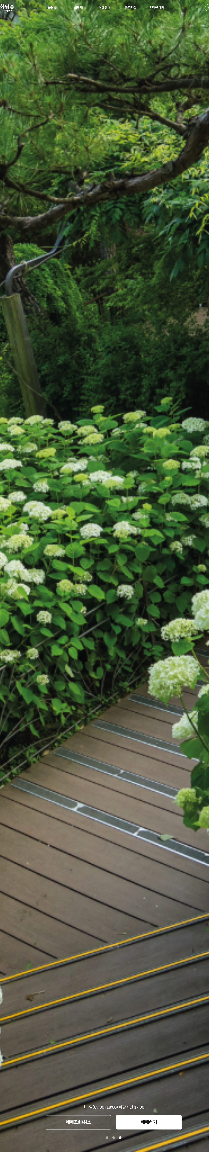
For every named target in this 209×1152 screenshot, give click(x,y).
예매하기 (149, 1122)
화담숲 (52, 8)
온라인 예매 (156, 8)
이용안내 (104, 8)
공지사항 (130, 8)
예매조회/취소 (78, 1122)
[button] (107, 1137)
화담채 (78, 8)
